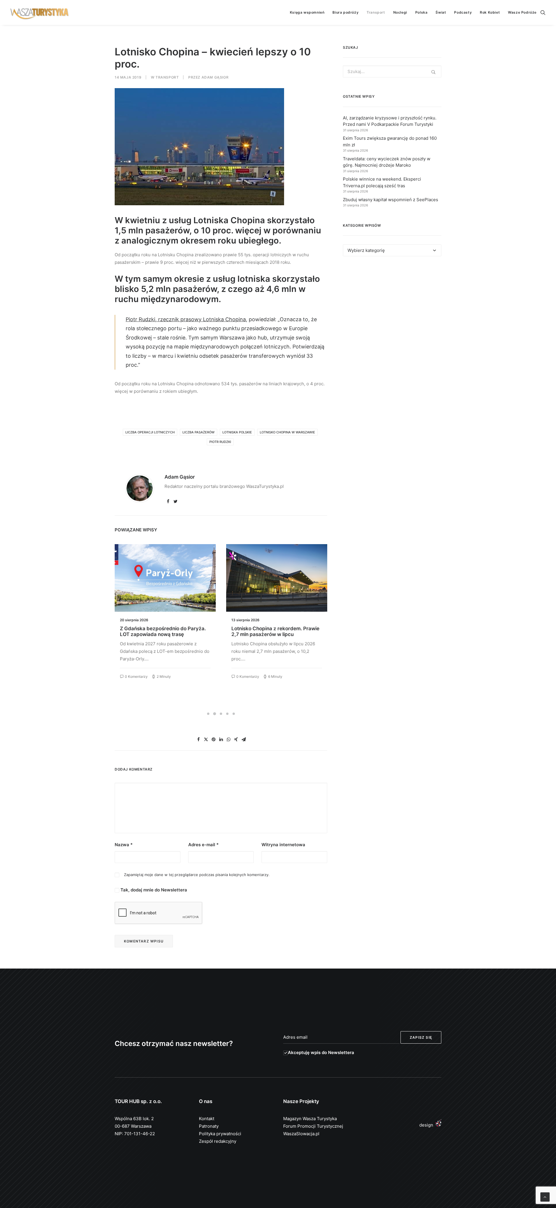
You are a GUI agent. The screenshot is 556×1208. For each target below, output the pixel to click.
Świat (441, 12)
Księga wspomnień (307, 12)
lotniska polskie (237, 432)
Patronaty (209, 1126)
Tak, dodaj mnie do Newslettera (153, 890)
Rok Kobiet (490, 12)
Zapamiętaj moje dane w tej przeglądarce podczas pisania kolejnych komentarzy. (197, 874)
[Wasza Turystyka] (39, 12)
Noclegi (400, 12)
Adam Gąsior (215, 77)
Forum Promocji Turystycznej (313, 1126)
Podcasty (463, 12)
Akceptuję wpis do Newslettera (321, 1052)
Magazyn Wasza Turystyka (310, 1118)
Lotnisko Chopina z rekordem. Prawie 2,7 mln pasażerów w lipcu (164, 631)
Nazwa (124, 844)
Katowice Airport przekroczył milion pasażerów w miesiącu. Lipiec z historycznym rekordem (273, 634)
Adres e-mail (203, 844)
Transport (376, 12)
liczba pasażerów (198, 432)
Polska (421, 12)
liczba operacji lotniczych (150, 432)
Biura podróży (345, 12)
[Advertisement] (392, 314)
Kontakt (206, 1118)
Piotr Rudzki (220, 442)
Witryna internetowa (283, 844)
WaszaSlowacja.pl (301, 1133)
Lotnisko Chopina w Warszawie (287, 432)
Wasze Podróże (522, 12)
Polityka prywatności (220, 1133)
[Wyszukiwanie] (543, 12)
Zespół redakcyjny (217, 1141)
